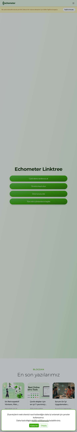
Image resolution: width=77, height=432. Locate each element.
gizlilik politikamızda (40, 420)
